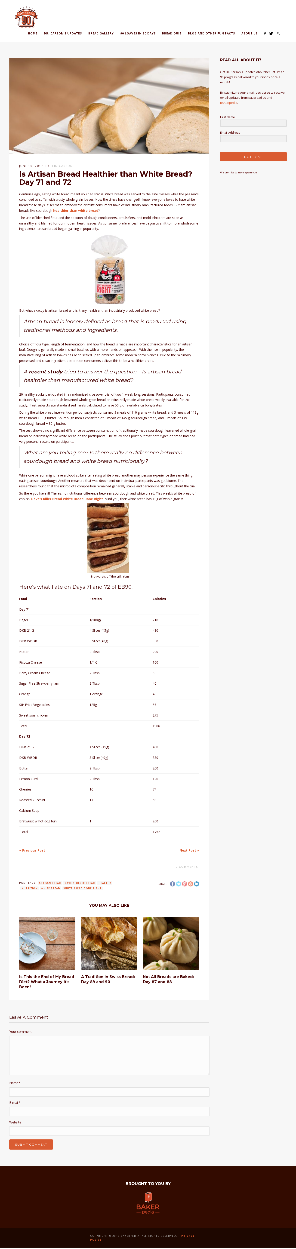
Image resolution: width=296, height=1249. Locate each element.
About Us (249, 33)
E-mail (14, 1102)
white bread (50, 888)
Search (278, 33)
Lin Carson (62, 166)
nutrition (29, 888)
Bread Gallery (101, 33)
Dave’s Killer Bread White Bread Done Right (67, 499)
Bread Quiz (172, 33)
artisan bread (50, 883)
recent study (45, 372)
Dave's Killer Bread (80, 883)
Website (15, 1122)
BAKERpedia (228, 103)
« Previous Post (32, 850)
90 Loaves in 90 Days (138, 33)
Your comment (20, 1031)
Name (14, 1083)
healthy (105, 883)
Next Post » (189, 850)
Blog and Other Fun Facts (211, 33)
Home (32, 33)
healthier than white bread (75, 210)
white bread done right (83, 888)
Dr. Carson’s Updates (63, 33)
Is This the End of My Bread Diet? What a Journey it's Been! (46, 982)
